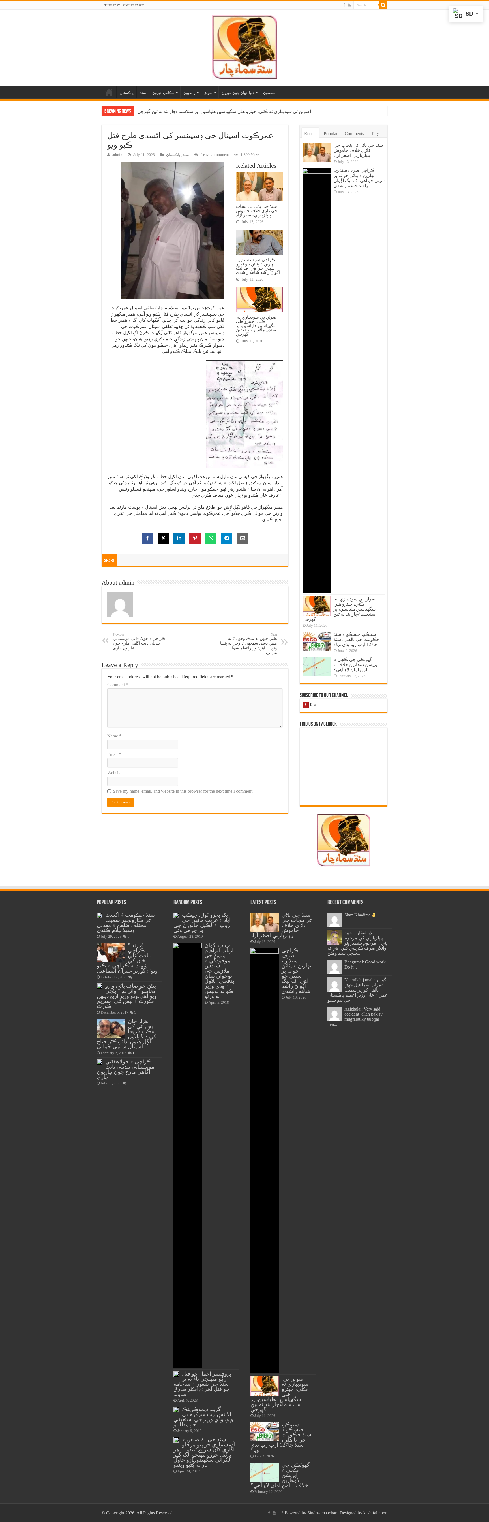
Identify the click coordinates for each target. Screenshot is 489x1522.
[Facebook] (344, 5)
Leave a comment (215, 155)
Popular (331, 133)
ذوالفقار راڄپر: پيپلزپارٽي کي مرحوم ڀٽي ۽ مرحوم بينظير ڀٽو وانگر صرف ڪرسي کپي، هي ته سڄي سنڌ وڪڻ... (357, 943)
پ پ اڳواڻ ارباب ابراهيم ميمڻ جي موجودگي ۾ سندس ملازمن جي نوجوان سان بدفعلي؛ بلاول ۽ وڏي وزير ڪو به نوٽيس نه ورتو (219, 970)
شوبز (208, 93)
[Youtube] (349, 5)
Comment (117, 684)
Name (114, 736)
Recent (310, 133)
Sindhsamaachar (321, 1512)
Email (114, 754)
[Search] (383, 5)
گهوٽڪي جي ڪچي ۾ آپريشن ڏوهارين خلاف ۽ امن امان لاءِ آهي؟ (356, 664)
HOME (109, 92)
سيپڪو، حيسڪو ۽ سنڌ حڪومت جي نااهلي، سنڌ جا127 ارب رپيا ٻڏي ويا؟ (356, 639)
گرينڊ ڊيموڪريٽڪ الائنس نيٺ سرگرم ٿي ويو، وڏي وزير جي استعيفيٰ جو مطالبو (203, 1416)
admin (117, 155)
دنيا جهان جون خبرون (238, 93)
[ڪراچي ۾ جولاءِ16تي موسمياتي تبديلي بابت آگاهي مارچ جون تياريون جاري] (99, 1062)
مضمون (269, 93)
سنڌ (143, 93)
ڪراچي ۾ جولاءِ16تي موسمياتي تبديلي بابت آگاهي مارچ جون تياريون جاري (139, 641)
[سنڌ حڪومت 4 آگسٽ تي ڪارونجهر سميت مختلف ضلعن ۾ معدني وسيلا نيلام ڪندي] (99, 915)
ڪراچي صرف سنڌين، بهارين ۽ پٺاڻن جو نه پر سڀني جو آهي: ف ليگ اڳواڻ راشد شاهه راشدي (258, 266)
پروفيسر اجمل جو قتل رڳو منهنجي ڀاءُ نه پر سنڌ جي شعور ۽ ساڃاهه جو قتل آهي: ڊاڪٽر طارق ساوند (202, 1384)
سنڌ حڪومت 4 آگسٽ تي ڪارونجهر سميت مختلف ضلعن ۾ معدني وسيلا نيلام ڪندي (126, 922)
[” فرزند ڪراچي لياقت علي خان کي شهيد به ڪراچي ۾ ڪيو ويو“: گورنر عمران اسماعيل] (111, 952)
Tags (375, 133)
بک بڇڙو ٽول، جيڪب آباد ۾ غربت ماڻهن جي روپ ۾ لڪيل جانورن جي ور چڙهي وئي (201, 922)
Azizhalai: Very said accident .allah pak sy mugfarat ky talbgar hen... (355, 1017)
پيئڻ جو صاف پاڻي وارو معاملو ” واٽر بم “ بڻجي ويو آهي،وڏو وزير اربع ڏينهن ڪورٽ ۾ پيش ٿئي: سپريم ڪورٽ (126, 996)
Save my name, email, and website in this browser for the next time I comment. (183, 791)
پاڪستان (127, 93)
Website (114, 772)
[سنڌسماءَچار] (244, 46)
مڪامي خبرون (163, 93)
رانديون (189, 93)
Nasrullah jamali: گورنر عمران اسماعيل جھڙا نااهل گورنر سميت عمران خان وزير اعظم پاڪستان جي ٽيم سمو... (357, 990)
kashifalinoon (375, 1512)
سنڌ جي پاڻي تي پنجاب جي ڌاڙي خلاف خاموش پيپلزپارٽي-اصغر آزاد (256, 210)
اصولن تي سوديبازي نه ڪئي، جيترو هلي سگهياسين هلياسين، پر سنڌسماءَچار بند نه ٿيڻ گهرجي (223, 111)
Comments (354, 133)
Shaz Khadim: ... (361, 915)
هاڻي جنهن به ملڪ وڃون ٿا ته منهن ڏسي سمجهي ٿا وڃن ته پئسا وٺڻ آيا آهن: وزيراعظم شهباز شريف (248, 644)
